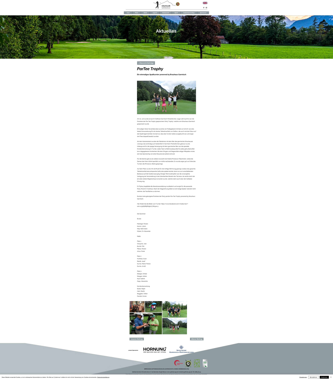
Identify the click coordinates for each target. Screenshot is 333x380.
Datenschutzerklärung (103, 377)
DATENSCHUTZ (169, 369)
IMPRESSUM (147, 369)
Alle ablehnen (313, 377)
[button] (128, 12)
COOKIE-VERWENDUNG (180, 369)
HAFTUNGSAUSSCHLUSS (158, 369)
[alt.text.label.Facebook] (204, 7)
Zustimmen (324, 377)
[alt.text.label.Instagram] (206, 7)
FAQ (188, 369)
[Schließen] (331, 377)
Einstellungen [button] (303, 377)
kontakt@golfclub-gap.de (185, 372)
